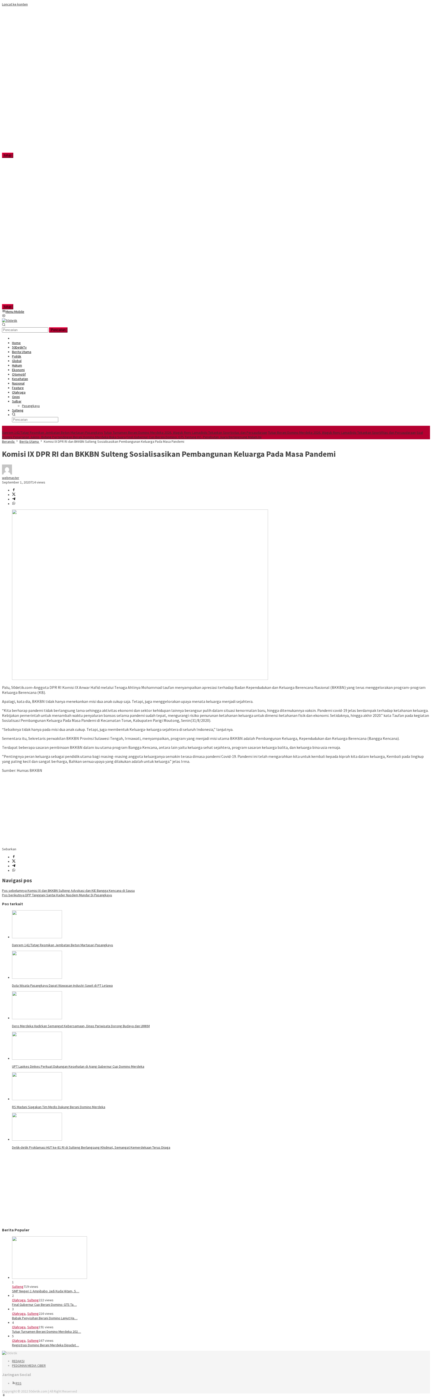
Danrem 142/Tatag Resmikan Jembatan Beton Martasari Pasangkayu (52, 432)
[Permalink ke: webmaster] (7, 473)
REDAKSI (18, 1361)
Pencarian (58, 330)
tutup (7, 155)
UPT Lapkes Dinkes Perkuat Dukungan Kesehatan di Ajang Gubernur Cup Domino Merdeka (78, 1066)
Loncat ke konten (15, 4)
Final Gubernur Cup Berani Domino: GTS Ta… (44, 1304)
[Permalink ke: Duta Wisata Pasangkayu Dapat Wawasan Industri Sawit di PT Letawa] (37, 977)
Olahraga (19, 1300)
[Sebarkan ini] (14, 490)
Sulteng (18, 1286)
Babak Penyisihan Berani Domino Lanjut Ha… (45, 1318)
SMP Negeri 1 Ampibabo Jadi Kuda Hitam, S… (45, 1291)
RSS (19, 1383)
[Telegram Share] (14, 499)
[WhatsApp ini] (14, 503)
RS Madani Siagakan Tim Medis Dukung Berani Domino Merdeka (58, 1107)
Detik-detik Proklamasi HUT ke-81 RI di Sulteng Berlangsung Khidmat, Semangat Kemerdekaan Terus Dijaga (91, 1147)
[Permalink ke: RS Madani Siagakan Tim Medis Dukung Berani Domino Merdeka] (37, 1099)
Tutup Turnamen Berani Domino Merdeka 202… (46, 1331)
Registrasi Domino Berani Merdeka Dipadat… (45, 1345)
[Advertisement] (34, 81)
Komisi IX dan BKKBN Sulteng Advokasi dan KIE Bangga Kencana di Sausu (68, 890)
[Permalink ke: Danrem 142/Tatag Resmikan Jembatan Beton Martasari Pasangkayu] (37, 937)
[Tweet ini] (14, 494)
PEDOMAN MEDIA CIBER (29, 1365)
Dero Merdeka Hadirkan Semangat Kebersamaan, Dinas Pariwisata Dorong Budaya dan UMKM (81, 1026)
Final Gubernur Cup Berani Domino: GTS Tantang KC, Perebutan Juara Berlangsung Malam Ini (194, 437)
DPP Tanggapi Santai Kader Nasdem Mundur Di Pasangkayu (57, 895)
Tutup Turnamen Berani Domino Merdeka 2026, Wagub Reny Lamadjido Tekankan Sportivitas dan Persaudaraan (185, 432)
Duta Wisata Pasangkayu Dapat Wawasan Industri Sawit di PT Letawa (62, 985)
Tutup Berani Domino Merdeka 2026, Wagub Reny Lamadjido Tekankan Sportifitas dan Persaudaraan (342, 432)
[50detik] (9, 320)
